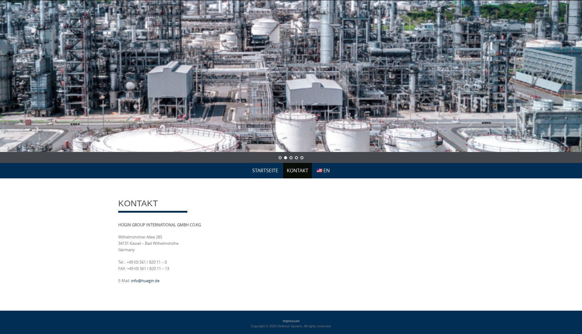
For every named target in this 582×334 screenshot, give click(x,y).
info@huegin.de (145, 280)
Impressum (291, 321)
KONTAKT (297, 170)
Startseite (265, 170)
